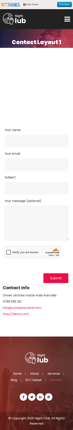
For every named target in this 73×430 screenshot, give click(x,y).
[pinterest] (48, 397)
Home (17, 374)
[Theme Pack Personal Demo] (14, 18)
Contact (56, 380)
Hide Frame (32, 4)
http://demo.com (16, 314)
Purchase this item (64, 5)
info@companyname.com (22, 308)
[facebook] (23, 397)
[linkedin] (40, 397)
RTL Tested (33, 380)
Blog (14, 380)
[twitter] (32, 397)
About (34, 374)
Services (54, 374)
